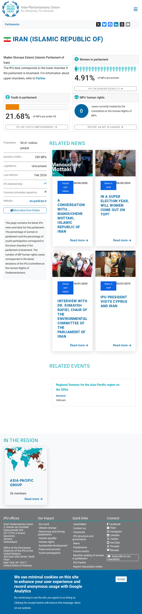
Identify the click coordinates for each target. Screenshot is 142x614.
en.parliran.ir (38, 201)
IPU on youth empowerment (35, 127)
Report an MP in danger (104, 127)
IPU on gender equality (104, 88)
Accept (121, 579)
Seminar (61, 395)
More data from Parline (26, 210)
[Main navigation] (136, 9)
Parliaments (12, 24)
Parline (40, 78)
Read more (77, 240)
